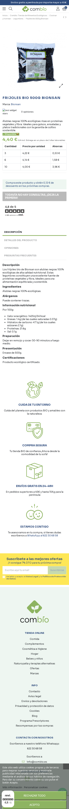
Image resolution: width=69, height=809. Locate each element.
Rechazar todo (35, 795)
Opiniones (11, 247)
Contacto (34, 691)
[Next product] (65, 17)
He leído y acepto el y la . (36, 578)
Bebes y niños (34, 658)
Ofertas (34, 668)
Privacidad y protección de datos (34, 706)
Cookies (34, 710)
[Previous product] (64, 17)
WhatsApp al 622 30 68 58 (42, 535)
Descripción (13, 231)
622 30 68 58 (34, 748)
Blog (34, 715)
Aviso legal (34, 696)
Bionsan (16, 104)
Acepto (34, 805)
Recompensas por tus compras (34, 725)
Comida (34, 639)
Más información (12, 787)
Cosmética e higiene (34, 648)
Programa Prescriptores (34, 720)
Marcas (34, 673)
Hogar (34, 653)
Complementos (34, 643)
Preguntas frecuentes (20, 255)
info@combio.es (37, 761)
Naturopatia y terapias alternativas (34, 663)
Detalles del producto (20, 240)
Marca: (6, 104)
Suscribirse (57, 570)
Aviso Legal (32, 576)
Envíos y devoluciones (34, 701)
